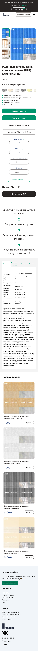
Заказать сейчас (19, 111)
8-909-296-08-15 (11, 2)
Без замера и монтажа (19, 179)
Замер (23, 264)
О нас (4, 602)
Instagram (16, 5)
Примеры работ (8, 595)
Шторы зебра (7, 619)
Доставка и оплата (14, 264)
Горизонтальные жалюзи (11, 614)
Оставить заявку (23, 14)
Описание (6, 264)
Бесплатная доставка (19, 125)
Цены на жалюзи (8, 597)
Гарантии (5, 600)
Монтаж (31, 264)
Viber (31, 2)
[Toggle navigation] (33, 14)
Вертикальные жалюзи (10, 612)
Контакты (5, 593)
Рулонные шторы (8, 617)
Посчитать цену (19, 118)
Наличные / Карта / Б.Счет (19, 132)
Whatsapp (23, 2)
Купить (29, 422)
